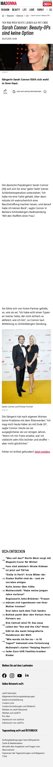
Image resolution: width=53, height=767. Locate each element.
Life (25, 9)
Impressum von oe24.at (13, 719)
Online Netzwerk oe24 (13, 683)
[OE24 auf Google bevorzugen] (45, 91)
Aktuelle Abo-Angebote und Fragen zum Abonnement (21, 748)
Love (32, 9)
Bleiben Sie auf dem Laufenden (17, 665)
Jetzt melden (42, 452)
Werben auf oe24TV (11, 713)
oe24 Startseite (9, 693)
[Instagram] (12, 675)
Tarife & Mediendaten (12, 743)
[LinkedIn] (27, 675)
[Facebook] (4, 675)
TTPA (4, 756)
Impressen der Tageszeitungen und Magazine (23, 753)
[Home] (3, 16)
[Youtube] (19, 675)
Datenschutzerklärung (12, 700)
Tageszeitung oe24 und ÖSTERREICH (19, 730)
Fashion (5, 9)
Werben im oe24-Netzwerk (14, 710)
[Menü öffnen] (50, 9)
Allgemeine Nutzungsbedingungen (18, 696)
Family (40, 9)
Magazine (10, 16)
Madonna (19, 16)
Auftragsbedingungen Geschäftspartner (20, 740)
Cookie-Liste (8, 703)
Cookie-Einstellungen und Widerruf (18, 706)
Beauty (16, 9)
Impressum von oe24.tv (13, 723)
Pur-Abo (6, 716)
